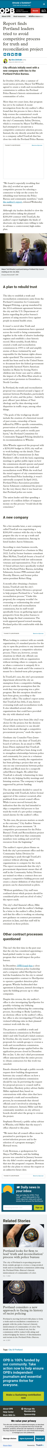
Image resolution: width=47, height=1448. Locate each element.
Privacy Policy (7, 1445)
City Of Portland (16, 1350)
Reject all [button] (40, 1439)
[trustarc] (39, 1445)
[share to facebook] (9, 54)
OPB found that (25, 965)
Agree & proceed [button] (26, 1439)
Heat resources (19, 16)
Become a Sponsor (37, 145)
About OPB (6, 16)
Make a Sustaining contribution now (23, 1396)
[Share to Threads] (20, 54)
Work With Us (9, 1415)
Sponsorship (29, 1414)
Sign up (38, 1207)
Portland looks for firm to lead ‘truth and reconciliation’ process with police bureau (23, 1254)
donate (35, 11)
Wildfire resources (36, 16)
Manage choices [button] (9, 1439)
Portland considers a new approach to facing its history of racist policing (23, 1310)
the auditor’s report (12, 202)
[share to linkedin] (16, 54)
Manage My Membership (29, 1410)
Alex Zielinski (16, 60)
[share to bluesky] (12, 54)
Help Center (8, 1412)
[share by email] (5, 54)
